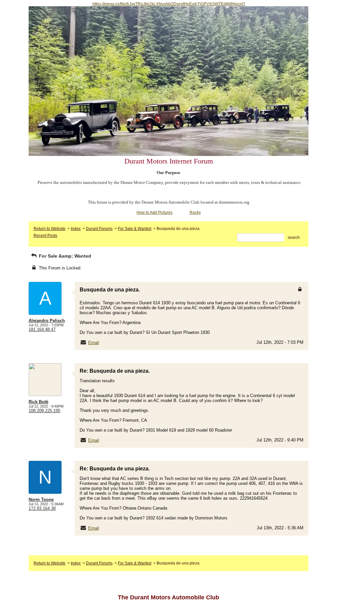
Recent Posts (45, 235)
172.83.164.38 (42, 508)
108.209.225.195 (44, 410)
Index (76, 228)
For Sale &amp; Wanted (64, 256)
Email (93, 342)
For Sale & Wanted (134, 228)
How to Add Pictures (154, 212)
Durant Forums (99, 228)
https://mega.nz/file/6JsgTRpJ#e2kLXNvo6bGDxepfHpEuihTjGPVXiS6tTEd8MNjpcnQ (168, 4)
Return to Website (49, 228)
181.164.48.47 (42, 329)
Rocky (195, 212)
